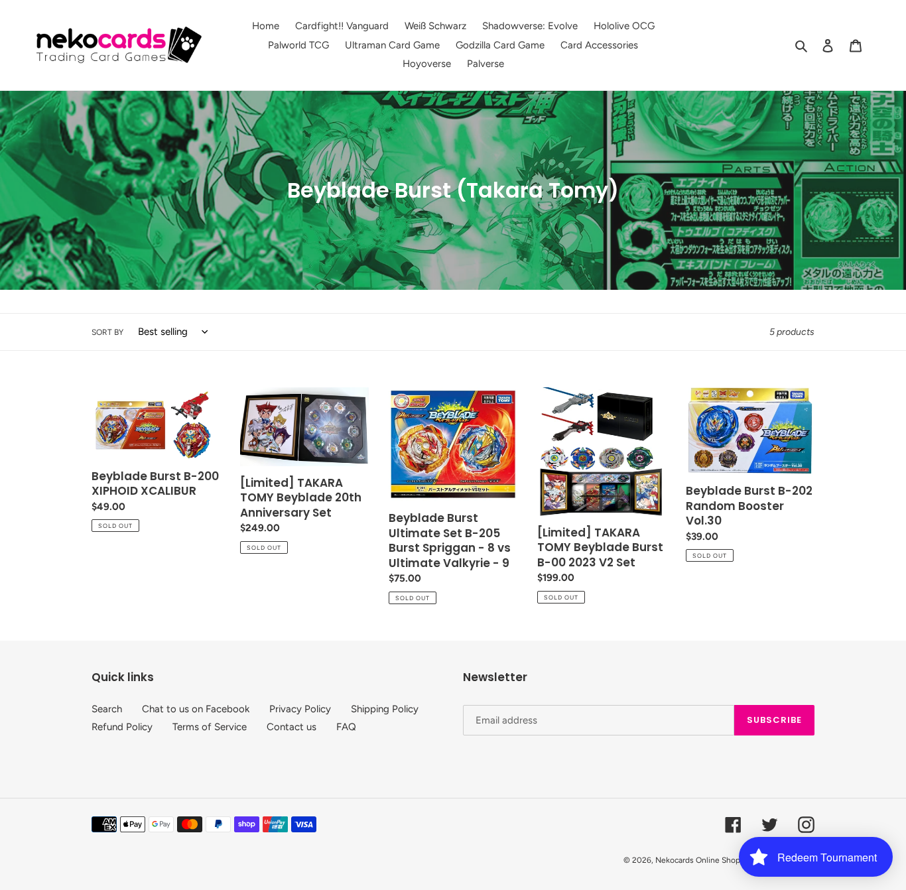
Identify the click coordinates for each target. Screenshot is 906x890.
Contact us (291, 727)
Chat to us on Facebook (195, 709)
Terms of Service (209, 727)
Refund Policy (122, 727)
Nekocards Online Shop (697, 860)
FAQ (346, 727)
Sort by (107, 332)
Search (107, 709)
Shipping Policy (385, 709)
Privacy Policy (300, 709)
